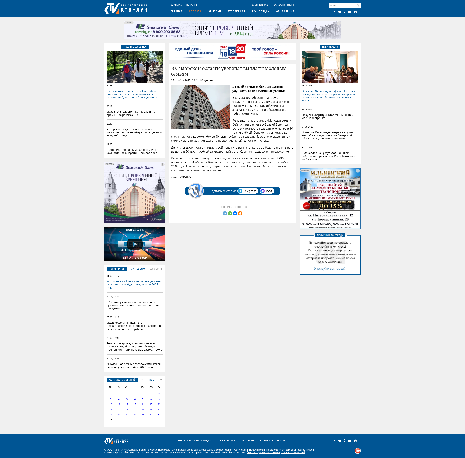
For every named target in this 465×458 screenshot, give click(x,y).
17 (110, 409)
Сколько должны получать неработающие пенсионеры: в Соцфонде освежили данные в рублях (134, 326)
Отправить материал (273, 441)
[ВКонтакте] (235, 213)
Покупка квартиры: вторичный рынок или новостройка (327, 116)
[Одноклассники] (240, 213)
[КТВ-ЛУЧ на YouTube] (349, 12)
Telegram (249, 191)
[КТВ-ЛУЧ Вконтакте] (339, 12)
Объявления (285, 11)
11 (119, 404)
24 (110, 414)
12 (127, 404)
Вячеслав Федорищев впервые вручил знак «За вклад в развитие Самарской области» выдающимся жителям (328, 135)
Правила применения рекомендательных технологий (276, 452)
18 (119, 409)
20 (135, 409)
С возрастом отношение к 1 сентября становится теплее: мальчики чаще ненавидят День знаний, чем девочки (132, 94)
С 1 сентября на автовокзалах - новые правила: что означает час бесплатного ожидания (133, 305)
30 (159, 414)
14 (143, 404)
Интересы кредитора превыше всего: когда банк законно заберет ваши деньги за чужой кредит (134, 132)
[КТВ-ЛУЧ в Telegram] (355, 12)
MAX (269, 191)
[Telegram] (225, 213)
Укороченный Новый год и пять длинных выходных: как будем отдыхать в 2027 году (135, 284)
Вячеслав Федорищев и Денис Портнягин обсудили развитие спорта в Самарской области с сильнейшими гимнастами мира (329, 95)
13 (135, 404)
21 (143, 409)
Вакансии (247, 441)
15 (151, 404)
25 (119, 414)
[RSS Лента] (334, 12)
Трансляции (261, 11)
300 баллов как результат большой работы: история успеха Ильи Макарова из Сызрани (328, 156)
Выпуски (214, 11)
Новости (195, 11)
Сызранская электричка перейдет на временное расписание (131, 113)
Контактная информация (194, 441)
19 (127, 409)
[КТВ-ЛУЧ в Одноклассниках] (344, 12)
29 (151, 414)
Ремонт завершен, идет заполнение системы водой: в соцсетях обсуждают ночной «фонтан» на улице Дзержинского (135, 346)
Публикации (236, 11)
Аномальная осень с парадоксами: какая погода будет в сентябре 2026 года (134, 365)
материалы (164, 449)
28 (143, 414)
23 (159, 409)
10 (110, 404)
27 (135, 414)
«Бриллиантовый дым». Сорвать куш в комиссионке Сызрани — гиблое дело (132, 151)
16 (159, 404)
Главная (177, 11)
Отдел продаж (226, 441)
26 (127, 414)
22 (151, 409)
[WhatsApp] (230, 213)
